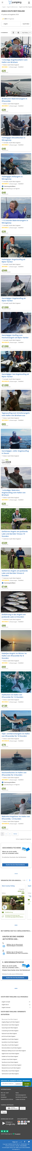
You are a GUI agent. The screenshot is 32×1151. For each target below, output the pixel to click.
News (17, 1093)
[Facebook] (25, 1142)
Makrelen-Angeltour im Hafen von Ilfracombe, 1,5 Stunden (16, 817)
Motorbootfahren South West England (11, 1048)
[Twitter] (29, 1142)
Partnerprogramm (21, 1095)
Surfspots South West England (9, 1059)
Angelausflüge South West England (10, 1022)
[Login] (29, 3)
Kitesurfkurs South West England (10, 1045)
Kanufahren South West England (10, 1042)
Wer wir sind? (5, 1093)
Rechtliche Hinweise (21, 1097)
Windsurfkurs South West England (10, 1071)
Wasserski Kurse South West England (11, 1068)
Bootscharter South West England (10, 1025)
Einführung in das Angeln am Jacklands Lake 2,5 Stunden (14, 615)
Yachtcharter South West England (10, 1073)
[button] (29, 880)
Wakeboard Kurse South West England (11, 1065)
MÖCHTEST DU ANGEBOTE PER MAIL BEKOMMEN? (15, 1080)
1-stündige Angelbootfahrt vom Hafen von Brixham (14, 61)
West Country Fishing (8, 886)
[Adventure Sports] (15, 2)
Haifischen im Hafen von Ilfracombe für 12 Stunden (12, 696)
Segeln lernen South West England (10, 1053)
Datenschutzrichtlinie (7, 1099)
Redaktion (4, 1097)
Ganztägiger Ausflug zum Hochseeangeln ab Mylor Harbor (15, 336)
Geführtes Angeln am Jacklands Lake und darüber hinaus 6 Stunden (15, 573)
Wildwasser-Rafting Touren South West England (14, 1051)
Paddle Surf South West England (10, 1056)
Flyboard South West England (9, 1033)
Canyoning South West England (10, 1028)
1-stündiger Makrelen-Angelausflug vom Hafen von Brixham (14, 492)
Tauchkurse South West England (10, 1062)
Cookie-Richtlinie (20, 1099)
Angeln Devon (5, 1004)
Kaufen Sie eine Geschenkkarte (15, 977)
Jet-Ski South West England (8, 1036)
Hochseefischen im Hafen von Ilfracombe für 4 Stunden (14, 773)
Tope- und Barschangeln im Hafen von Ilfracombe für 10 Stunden (16, 735)
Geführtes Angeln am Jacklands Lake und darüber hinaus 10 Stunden (15, 533)
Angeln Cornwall (6, 1002)
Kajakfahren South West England (10, 1039)
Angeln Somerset (6, 1007)
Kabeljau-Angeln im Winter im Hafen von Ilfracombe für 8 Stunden (14, 655)
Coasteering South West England (10, 1030)
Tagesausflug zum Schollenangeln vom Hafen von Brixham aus (16, 414)
